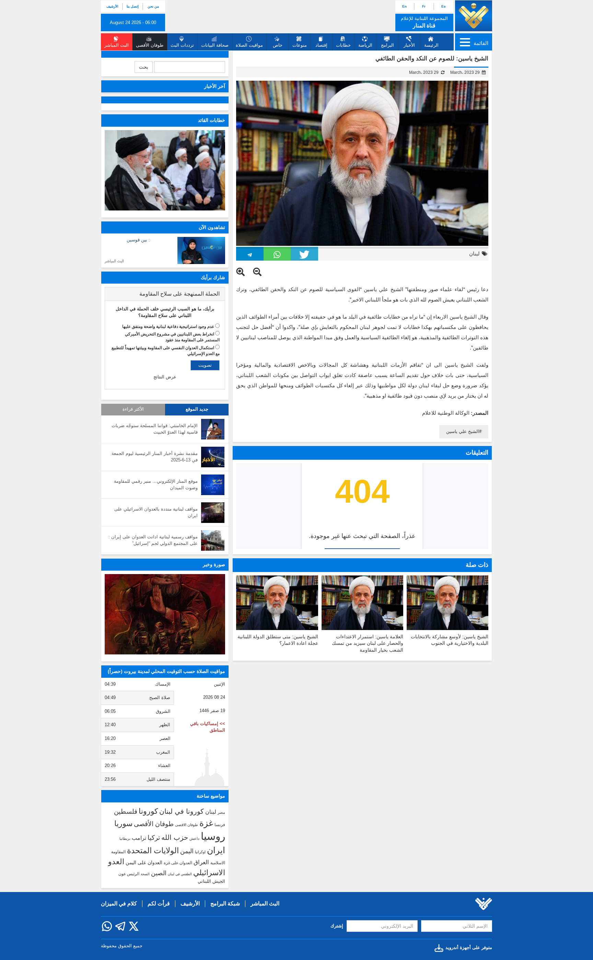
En (404, 6)
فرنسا (219, 824)
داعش (194, 838)
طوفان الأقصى (154, 823)
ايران (216, 850)
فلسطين (125, 811)
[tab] (165, 293)
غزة (206, 823)
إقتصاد (321, 45)
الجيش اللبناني (211, 881)
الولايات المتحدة (153, 850)
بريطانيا (124, 839)
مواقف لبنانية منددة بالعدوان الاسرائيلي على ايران (156, 512)
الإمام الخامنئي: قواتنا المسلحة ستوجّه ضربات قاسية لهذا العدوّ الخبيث (155, 429)
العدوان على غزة (178, 862)
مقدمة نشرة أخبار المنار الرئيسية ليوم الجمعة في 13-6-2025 (155, 456)
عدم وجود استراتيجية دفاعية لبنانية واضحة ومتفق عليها (168, 326)
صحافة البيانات (215, 45)
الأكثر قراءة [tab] (133, 409)
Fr (424, 6)
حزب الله (174, 837)
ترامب (139, 838)
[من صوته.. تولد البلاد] (165, 614)
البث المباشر (114, 261)
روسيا (213, 836)
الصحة (145, 874)
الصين (158, 873)
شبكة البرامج (225, 903)
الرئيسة (431, 45)
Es (443, 6)
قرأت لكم (159, 903)
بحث (143, 67)
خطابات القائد (211, 120)
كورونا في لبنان (181, 811)
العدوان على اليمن (144, 862)
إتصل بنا (133, 6)
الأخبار (409, 45)
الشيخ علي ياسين (462, 431)
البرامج (387, 45)
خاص (277, 45)
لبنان (474, 253)
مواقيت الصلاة (249, 45)
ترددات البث (182, 45)
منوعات (299, 45)
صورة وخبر (214, 564)
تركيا (154, 837)
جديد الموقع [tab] (197, 409)
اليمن (187, 851)
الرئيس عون (128, 874)
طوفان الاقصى (186, 825)
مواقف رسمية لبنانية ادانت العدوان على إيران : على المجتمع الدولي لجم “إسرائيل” (153, 540)
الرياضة (365, 45)
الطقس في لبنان (180, 874)
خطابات (343, 45)
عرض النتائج (164, 376)
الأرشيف (112, 6)
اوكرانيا (200, 852)
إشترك (336, 925)
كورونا (148, 811)
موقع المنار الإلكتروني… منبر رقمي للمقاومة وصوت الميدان (156, 484)
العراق (201, 862)
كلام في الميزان (119, 903)
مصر (221, 812)
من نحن (153, 6)
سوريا (123, 823)
